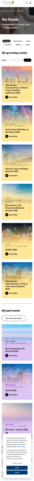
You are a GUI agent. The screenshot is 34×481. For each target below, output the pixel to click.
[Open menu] (30, 3)
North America (18, 41)
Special (27, 44)
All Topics (6, 41)
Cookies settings (17, 463)
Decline (17, 472)
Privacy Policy (21, 446)
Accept (17, 467)
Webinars (18, 44)
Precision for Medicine (8, 11)
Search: (4, 60)
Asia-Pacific (8, 44)
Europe (28, 41)
